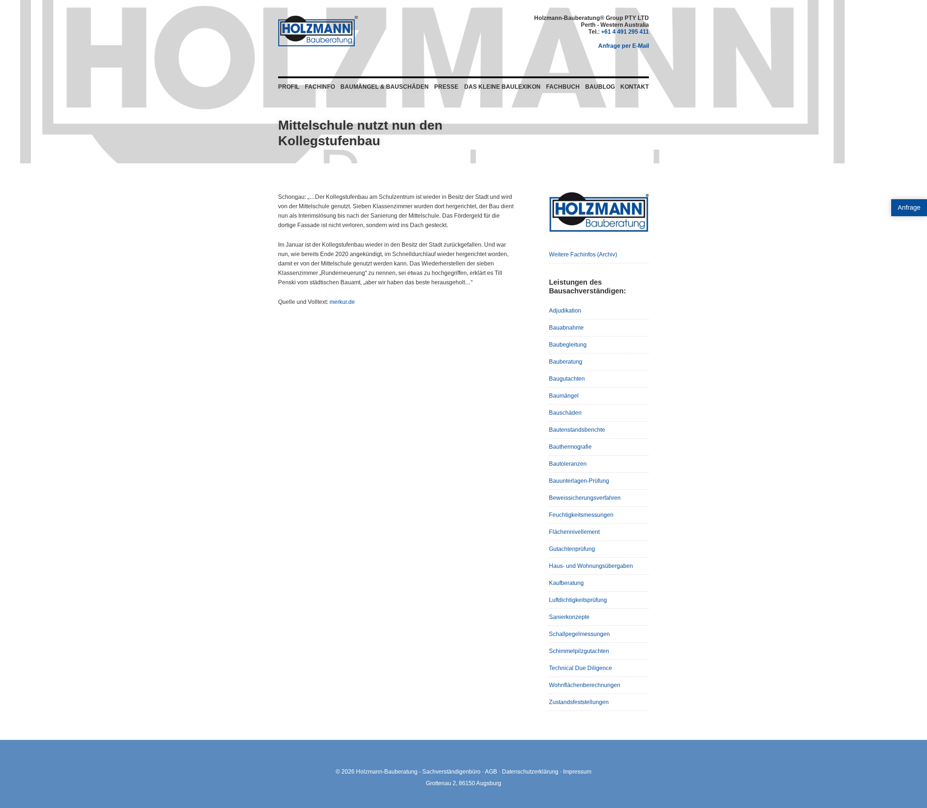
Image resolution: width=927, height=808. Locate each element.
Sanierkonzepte (569, 617)
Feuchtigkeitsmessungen (581, 515)
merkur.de (342, 302)
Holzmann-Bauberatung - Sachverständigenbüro (418, 772)
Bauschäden (565, 413)
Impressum (577, 772)
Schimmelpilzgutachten (579, 651)
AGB (491, 772)
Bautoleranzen (568, 464)
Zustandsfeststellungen (579, 702)
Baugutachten (567, 379)
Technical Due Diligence (580, 668)
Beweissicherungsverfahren (585, 498)
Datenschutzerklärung (530, 772)
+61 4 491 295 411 (625, 32)
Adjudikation (565, 310)
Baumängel (564, 396)
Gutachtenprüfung (572, 549)
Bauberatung (565, 362)
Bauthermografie (570, 447)
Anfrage (909, 207)
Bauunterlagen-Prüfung (579, 481)
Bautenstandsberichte (577, 430)
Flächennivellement (574, 532)
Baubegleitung (568, 345)
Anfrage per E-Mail (623, 46)
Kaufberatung (566, 583)
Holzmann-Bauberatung (318, 30)
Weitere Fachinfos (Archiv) (583, 254)
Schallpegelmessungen (579, 634)
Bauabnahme (566, 328)
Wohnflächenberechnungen (584, 685)
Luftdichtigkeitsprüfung (578, 600)
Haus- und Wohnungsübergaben (591, 566)
